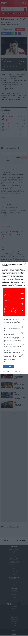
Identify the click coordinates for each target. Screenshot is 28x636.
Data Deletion (6, 371)
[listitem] (14, 290)
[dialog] (14, 318)
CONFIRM (8, 366)
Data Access (14, 371)
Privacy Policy (22, 371)
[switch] (22, 293)
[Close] (25, 264)
